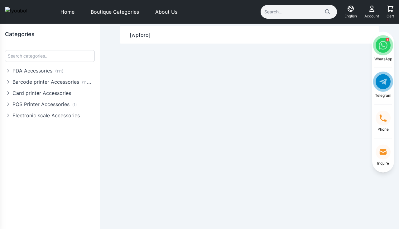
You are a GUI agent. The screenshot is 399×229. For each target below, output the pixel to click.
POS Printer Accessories (44, 104)
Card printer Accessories (41, 93)
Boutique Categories (115, 12)
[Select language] (350, 8)
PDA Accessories (37, 71)
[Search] (327, 11)
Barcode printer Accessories (52, 82)
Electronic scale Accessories (46, 115)
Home (67, 12)
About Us (166, 12)
